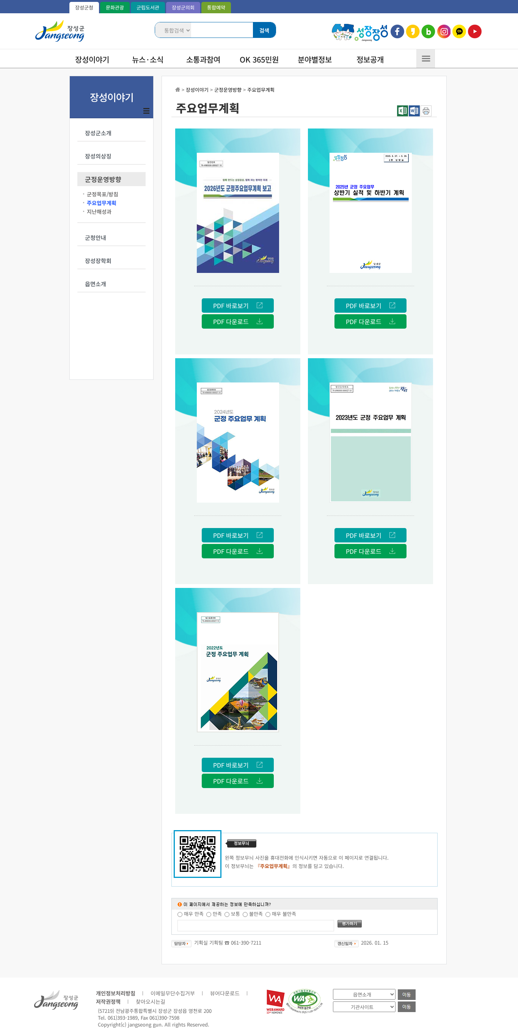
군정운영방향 (103, 179)
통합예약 (216, 7)
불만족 (256, 913)
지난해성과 (99, 211)
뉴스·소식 (147, 59)
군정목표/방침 (102, 194)
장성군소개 (98, 133)
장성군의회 (183, 7)
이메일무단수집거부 (173, 993)
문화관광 (115, 7)
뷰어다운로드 (225, 993)
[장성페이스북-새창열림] (398, 31)
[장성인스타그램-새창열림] (444, 31)
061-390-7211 (246, 942)
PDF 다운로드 (231, 321)
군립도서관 (148, 7)
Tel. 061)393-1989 (118, 1017)
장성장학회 (98, 261)
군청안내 (95, 237)
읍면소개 (95, 284)
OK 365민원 (259, 59)
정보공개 (370, 59)
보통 (235, 913)
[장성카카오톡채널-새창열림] (459, 31)
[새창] (426, 114)
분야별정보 (315, 59)
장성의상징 (98, 156)
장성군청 (84, 7)
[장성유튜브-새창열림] (475, 31)
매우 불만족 (284, 913)
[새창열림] (276, 1011)
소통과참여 (203, 59)
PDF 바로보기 (231, 305)
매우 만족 (194, 913)
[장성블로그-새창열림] (428, 31)
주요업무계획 (101, 202)
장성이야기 (92, 59)
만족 (217, 913)
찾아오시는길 (150, 1001)
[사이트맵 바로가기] (426, 61)
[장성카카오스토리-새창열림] (413, 31)
